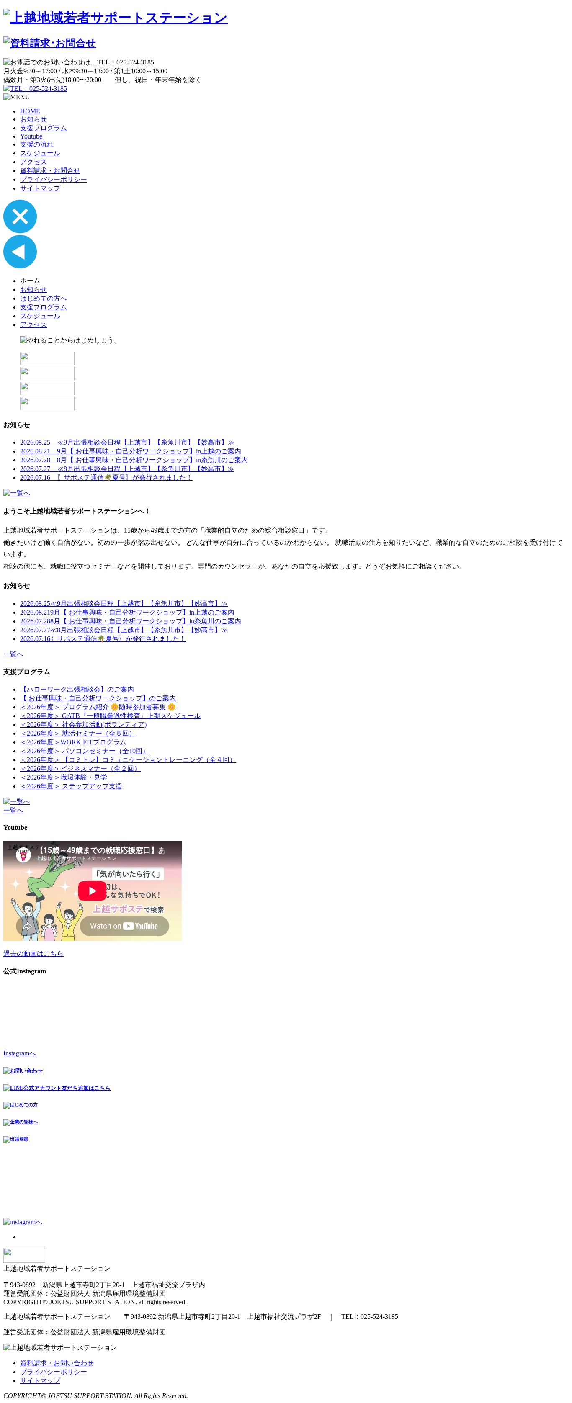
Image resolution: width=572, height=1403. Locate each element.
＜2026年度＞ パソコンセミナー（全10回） (84, 750)
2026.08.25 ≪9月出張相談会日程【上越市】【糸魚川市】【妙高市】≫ (127, 442)
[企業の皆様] (47, 377)
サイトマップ (40, 188)
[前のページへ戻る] (20, 266)
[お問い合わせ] (47, 392)
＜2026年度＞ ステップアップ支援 (71, 786)
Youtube (31, 136)
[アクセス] (47, 408)
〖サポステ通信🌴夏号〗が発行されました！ (103, 638)
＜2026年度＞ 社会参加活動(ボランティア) (83, 724)
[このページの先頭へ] (24, 1260)
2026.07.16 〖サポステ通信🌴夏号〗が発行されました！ (106, 477)
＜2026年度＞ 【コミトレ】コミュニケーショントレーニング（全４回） (128, 759)
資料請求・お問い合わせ (57, 1363)
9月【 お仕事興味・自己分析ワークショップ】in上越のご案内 (127, 612)
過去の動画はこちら (33, 953)
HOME (30, 111)
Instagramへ (19, 1053)
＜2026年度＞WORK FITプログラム (73, 742)
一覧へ (13, 654)
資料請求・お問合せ (50, 170)
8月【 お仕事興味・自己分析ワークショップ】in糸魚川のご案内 (130, 621)
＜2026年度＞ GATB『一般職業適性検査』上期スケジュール (110, 715)
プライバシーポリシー (53, 179)
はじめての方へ (43, 298)
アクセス (33, 161)
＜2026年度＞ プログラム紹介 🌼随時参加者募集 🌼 (98, 707)
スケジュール (40, 153)
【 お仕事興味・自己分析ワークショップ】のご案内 (98, 698)
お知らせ (33, 119)
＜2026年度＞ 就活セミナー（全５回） (78, 733)
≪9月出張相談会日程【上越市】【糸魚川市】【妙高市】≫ (124, 603)
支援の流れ (37, 144)
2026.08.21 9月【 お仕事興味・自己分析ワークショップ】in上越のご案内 (130, 451)
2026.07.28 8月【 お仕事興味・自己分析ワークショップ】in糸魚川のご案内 (134, 459)
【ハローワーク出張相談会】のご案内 (77, 689)
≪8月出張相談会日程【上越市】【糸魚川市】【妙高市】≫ (124, 629)
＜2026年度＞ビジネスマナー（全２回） (80, 768)
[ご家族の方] (47, 362)
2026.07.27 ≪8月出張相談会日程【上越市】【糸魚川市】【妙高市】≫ (127, 468)
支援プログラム (43, 127)
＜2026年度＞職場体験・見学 (63, 777)
